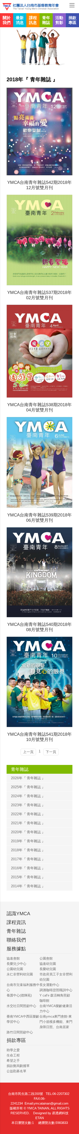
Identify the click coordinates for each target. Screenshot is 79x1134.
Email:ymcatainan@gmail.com (46, 1103)
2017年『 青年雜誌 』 (28, 859)
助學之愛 (13, 1050)
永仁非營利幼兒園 (20, 974)
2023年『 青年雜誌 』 (28, 805)
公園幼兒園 (15, 969)
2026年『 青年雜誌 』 (28, 778)
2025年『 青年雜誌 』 (28, 787)
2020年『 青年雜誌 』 (28, 832)
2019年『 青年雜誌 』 (28, 841)
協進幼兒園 (48, 964)
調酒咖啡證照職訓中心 (56, 990)
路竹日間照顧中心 (20, 1032)
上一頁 (28, 752)
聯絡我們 (16, 940)
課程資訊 (16, 922)
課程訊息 (33, 20)
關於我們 (7, 20)
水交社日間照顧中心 (21, 1006)
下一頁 (51, 752)
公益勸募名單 (16, 1071)
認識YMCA (18, 913)
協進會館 (13, 958)
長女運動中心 (49, 985)
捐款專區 (72, 20)
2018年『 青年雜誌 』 (28, 850)
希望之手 (13, 1060)
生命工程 (13, 1055)
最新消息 (20, 20)
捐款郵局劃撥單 (18, 1066)
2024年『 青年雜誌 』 (28, 796)
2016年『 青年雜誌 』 (28, 868)
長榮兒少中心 (16, 964)
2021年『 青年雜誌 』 (28, 823)
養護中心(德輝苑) (19, 995)
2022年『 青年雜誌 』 (28, 814)
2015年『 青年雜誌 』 (28, 877)
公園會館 (46, 958)
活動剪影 (59, 20)
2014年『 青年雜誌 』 (28, 886)
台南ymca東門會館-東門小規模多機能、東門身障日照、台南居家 (56, 1021)
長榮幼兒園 (48, 969)
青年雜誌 (46, 20)
